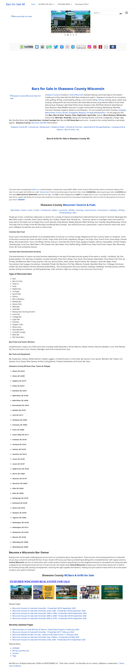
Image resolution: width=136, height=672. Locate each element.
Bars (74, 213)
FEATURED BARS (64, 4)
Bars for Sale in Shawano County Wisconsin (68, 88)
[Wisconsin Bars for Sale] (29, 25)
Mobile (72, 210)
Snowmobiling (65, 213)
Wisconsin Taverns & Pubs (79, 205)
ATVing (121, 210)
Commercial (33, 127)
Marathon (101, 112)
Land (30, 210)
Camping (113, 210)
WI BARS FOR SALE (45, 4)
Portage (90, 112)
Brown (65, 112)
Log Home (63, 210)
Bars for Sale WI (15, 4)
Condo (36, 210)
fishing (101, 100)
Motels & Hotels (58, 127)
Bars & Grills (70, 129)
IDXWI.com (35, 189)
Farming (79, 210)
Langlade (122, 110)
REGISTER (21, 200)
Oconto (59, 112)
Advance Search (45, 192)
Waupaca (82, 112)
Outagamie (73, 112)
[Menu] (126, 12)
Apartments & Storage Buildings (97, 127)
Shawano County (52, 95)
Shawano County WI (19, 127)
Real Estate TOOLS (81, 4)
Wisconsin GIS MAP (39, 123)
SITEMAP (16, 648)
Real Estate (15, 210)
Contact (15, 653)
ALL (77, 129)
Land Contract (90, 210)
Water (54, 210)
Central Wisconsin (76, 95)
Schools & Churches (74, 127)
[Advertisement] (68, 68)
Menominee (50, 112)
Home (33, 4)
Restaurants (45, 127)
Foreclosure (103, 210)
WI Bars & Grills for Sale (79, 575)
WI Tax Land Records (20, 651)
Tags (14, 656)
